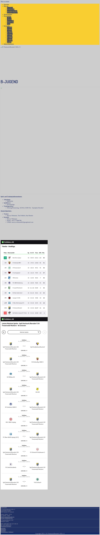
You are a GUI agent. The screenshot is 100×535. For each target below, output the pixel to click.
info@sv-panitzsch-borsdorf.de (7, 517)
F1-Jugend (9, 39)
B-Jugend (9, 29)
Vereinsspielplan (8, 14)
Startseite (6, 4)
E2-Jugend (10, 37)
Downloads (3, 530)
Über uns (6, 6)
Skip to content (5, 1)
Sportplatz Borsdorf (12, 11)
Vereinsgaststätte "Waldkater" (7, 532)
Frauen (8, 24)
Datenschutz (3, 529)
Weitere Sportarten (9, 44)
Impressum (3, 528)
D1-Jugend (9, 32)
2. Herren (9, 19)
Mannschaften (7, 16)
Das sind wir (10, 8)
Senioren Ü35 (10, 21)
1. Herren (9, 17)
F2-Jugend (10, 40)
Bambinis (9, 42)
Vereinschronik (10, 9)
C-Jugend (9, 31)
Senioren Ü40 (10, 22)
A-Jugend (9, 27)
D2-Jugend (10, 34)
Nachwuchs (7, 26)
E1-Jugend (9, 36)
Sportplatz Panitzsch (12, 12)
